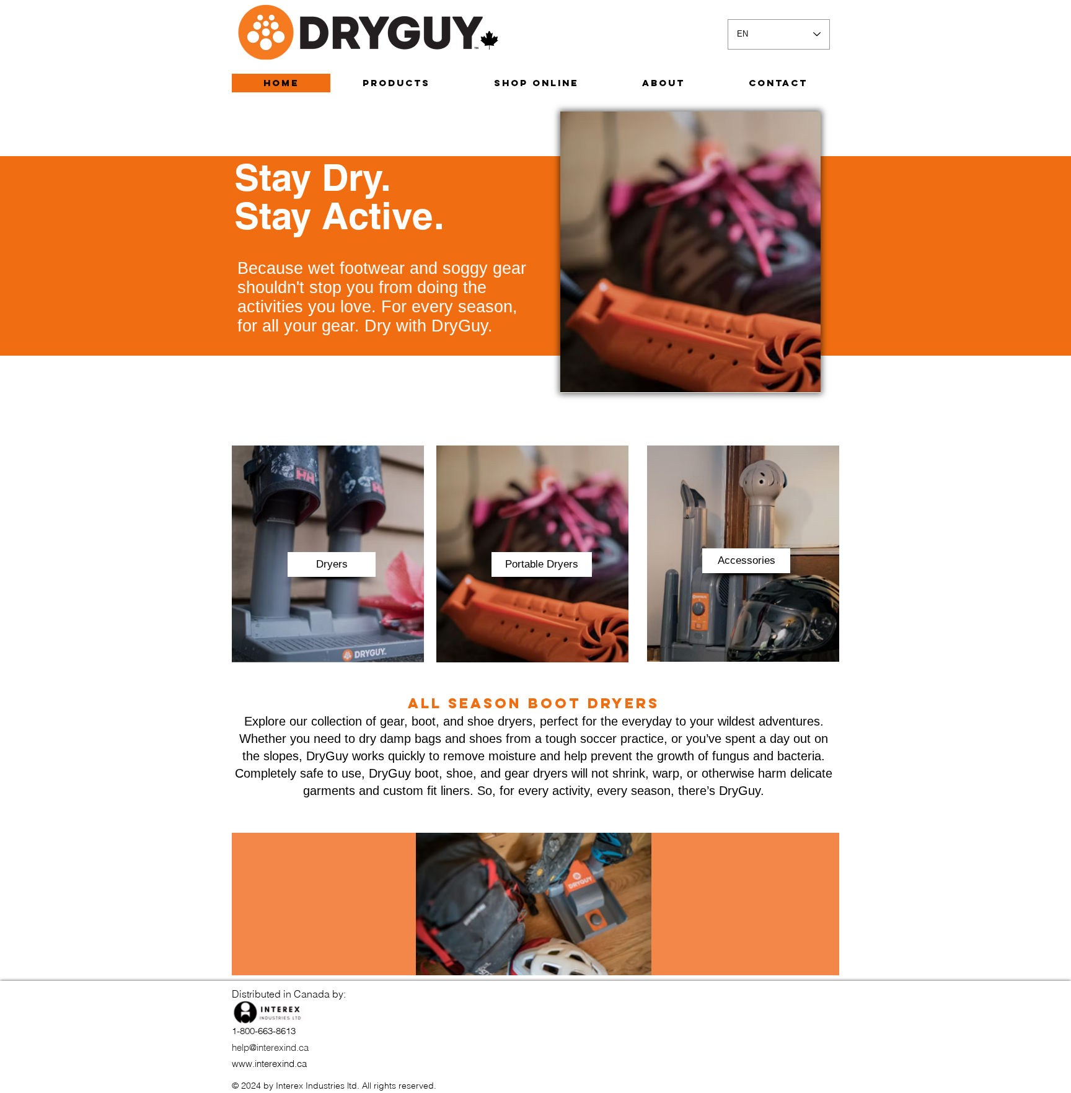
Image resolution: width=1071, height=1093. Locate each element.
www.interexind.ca (269, 1063)
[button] (332, 564)
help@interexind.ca (270, 1047)
